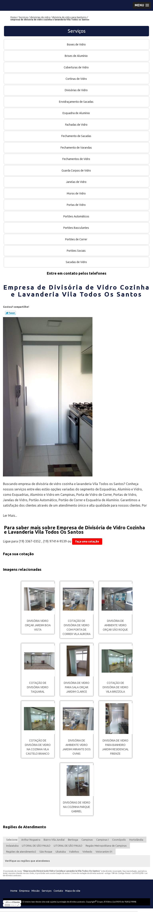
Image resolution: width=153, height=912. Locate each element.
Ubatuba (61, 851)
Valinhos (74, 851)
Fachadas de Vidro (76, 124)
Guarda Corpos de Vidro (76, 170)
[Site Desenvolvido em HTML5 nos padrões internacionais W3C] (12, 905)
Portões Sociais (76, 250)
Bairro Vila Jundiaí (54, 839)
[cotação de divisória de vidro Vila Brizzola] (115, 661)
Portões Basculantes (76, 227)
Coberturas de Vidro (76, 67)
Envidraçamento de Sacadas (76, 101)
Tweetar (10, 313)
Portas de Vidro (76, 204)
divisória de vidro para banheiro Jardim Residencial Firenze (115, 747)
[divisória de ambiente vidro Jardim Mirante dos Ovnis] (76, 718)
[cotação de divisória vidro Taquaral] (37, 661)
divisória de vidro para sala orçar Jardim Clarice (76, 687)
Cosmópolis (119, 839)
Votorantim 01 (104, 851)
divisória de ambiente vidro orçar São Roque (115, 625)
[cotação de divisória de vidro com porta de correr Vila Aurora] (76, 599)
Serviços (76, 31)
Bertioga (73, 839)
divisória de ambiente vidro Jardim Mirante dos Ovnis (76, 747)
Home (13, 890)
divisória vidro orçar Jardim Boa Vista (38, 625)
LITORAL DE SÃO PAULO (36, 845)
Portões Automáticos (76, 216)
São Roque (45, 851)
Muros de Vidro (76, 193)
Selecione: (12, 839)
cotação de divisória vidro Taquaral (37, 687)
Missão (35, 890)
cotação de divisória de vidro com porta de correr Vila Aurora (76, 627)
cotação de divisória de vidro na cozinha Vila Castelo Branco (38, 747)
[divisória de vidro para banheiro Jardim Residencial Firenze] (115, 718)
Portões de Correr (76, 239)
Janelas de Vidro (76, 181)
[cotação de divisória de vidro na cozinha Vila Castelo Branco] (37, 718)
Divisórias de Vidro (76, 90)
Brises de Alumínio (76, 55)
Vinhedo (87, 851)
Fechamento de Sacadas (76, 136)
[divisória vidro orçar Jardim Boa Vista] (37, 599)
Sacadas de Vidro (76, 262)
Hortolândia (136, 839)
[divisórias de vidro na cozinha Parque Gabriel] (76, 780)
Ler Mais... (10, 515)
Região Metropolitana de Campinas (106, 845)
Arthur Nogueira (30, 839)
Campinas (87, 839)
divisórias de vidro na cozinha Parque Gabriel (76, 807)
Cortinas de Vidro (76, 78)
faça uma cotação (87, 541)
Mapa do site (72, 890)
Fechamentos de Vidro (76, 159)
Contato (58, 890)
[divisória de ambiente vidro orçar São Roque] (115, 599)
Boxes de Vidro (76, 44)
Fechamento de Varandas (76, 147)
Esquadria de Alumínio (76, 113)
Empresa (24, 890)
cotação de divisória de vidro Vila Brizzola (115, 687)
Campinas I (102, 839)
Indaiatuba (12, 845)
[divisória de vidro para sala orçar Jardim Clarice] (76, 661)
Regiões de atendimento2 (21, 851)
